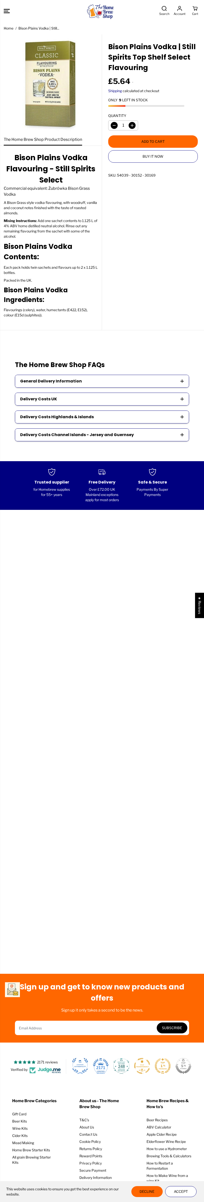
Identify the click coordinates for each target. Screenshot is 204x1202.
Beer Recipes (157, 1120)
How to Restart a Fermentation (160, 1165)
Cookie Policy (90, 1141)
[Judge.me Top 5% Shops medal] (183, 1066)
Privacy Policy (90, 1163)
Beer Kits (19, 1121)
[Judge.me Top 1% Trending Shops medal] (163, 1066)
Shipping (115, 91)
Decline (147, 1191)
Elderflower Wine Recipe (166, 1141)
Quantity (117, 115)
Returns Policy (90, 1149)
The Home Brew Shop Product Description (43, 139)
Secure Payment (92, 1170)
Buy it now (153, 156)
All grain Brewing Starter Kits (31, 1159)
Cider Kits (20, 1135)
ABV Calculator (159, 1127)
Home (8, 28)
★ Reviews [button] (200, 605)
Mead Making (23, 1143)
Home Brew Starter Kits (31, 1150)
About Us (86, 1127)
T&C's (84, 1120)
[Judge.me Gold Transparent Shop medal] (142, 1066)
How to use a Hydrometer (167, 1149)
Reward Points (90, 1156)
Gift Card (19, 1114)
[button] (7, 11)
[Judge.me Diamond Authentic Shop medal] (80, 1066)
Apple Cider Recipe (162, 1134)
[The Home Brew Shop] (100, 11)
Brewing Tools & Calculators (169, 1156)
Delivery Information (95, 1177)
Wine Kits (20, 1128)
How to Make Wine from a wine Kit (167, 1178)
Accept (181, 1191)
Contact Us (88, 1134)
